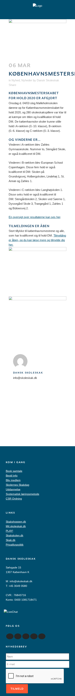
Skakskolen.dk (14, 535)
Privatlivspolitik (14, 544)
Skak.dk (10, 540)
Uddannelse (13, 489)
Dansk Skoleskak (48, 80)
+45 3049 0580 (18, 585)
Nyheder (26, 80)
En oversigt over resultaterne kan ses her (34, 217)
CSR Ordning (14, 498)
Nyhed (16, 80)
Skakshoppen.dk (16, 521)
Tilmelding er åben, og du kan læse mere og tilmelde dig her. (37, 240)
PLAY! (9, 530)
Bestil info (12, 475)
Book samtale (14, 471)
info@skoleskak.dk (21, 581)
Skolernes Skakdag (17, 484)
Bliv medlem (13, 480)
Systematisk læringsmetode (22, 494)
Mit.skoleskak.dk (16, 526)
